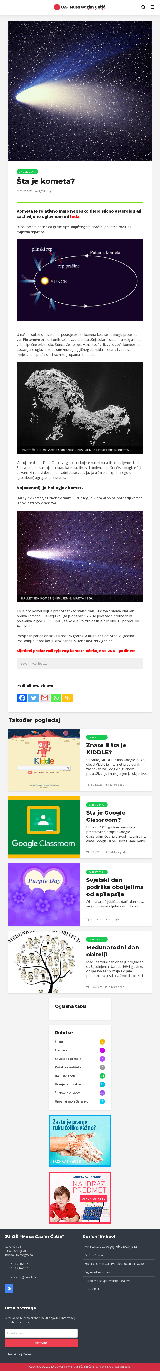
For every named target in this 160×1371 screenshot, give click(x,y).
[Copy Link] (67, 698)
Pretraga (41, 1343)
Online (18, 1354)
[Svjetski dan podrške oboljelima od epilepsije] (44, 894)
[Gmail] (45, 698)
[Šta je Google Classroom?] (44, 827)
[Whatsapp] (56, 698)
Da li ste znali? (27, 171)
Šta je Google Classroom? (105, 816)
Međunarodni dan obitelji (112, 951)
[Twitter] (33, 698)
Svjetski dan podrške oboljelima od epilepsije (115, 887)
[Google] (9, 1288)
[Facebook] (22, 698)
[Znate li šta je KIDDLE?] (44, 759)
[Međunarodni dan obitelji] (44, 961)
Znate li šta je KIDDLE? (106, 749)
